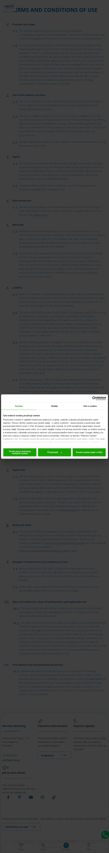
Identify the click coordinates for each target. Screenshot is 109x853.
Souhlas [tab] (19, 406)
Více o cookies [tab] (90, 406)
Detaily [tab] (54, 406)
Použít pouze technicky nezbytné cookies (20, 452)
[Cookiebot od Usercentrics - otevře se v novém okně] (94, 398)
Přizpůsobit (53, 452)
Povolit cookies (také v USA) (89, 452)
